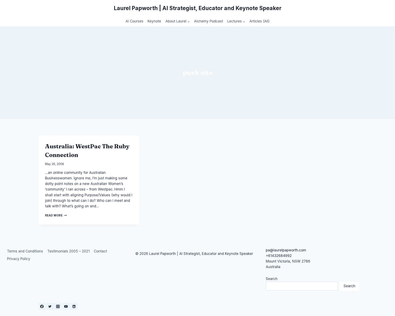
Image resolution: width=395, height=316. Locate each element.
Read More (56, 215)
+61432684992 (279, 256)
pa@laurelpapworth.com (286, 250)
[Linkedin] (74, 306)
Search (272, 279)
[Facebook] (41, 306)
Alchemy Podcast (208, 21)
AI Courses (134, 21)
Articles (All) (259, 21)
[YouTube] (66, 306)
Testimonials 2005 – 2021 (68, 251)
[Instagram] (58, 306)
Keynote (154, 21)
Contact (100, 251)
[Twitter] (49, 306)
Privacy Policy (18, 259)
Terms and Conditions (25, 251)
